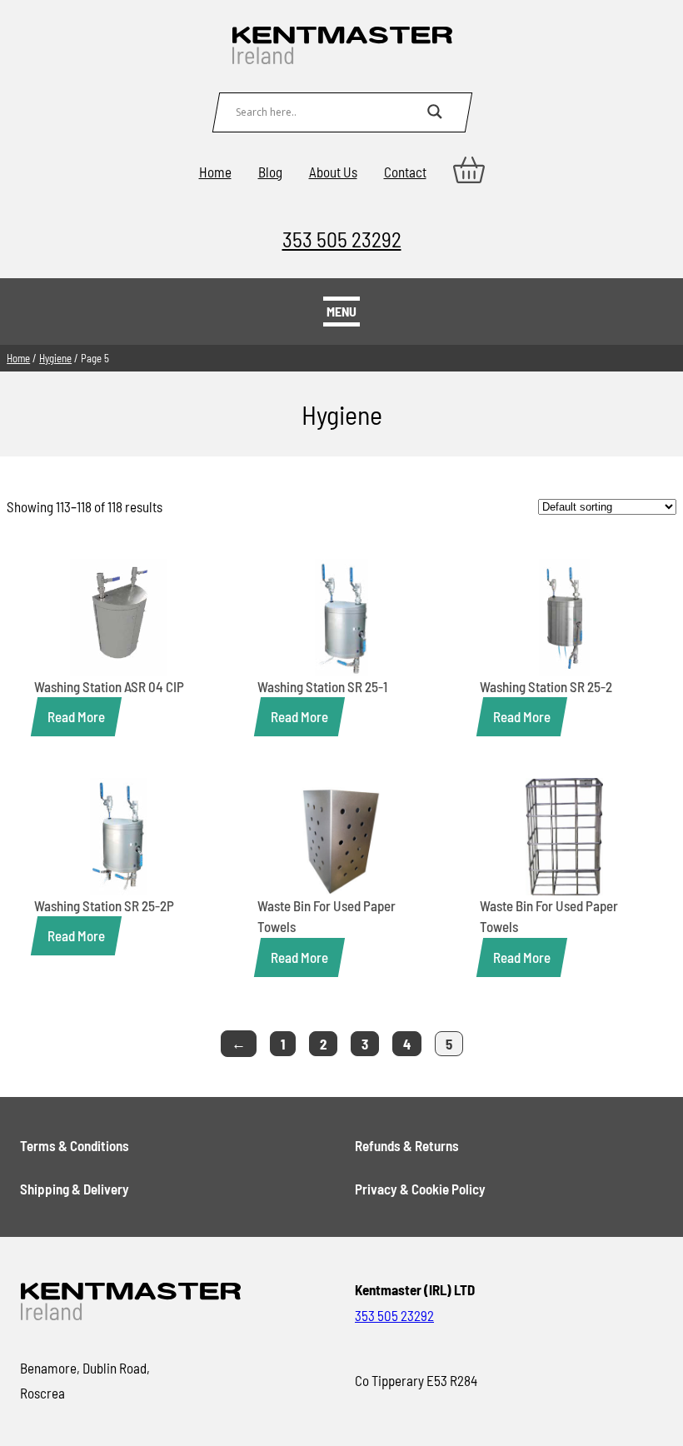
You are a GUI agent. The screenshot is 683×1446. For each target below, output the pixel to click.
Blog (270, 171)
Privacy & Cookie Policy (420, 1188)
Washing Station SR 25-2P (104, 905)
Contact (405, 171)
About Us (333, 171)
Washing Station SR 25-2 (546, 686)
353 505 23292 (341, 239)
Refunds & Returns (407, 1145)
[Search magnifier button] (434, 111)
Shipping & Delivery (74, 1188)
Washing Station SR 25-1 (322, 686)
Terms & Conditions (74, 1145)
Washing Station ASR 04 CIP (109, 686)
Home (215, 171)
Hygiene (55, 358)
